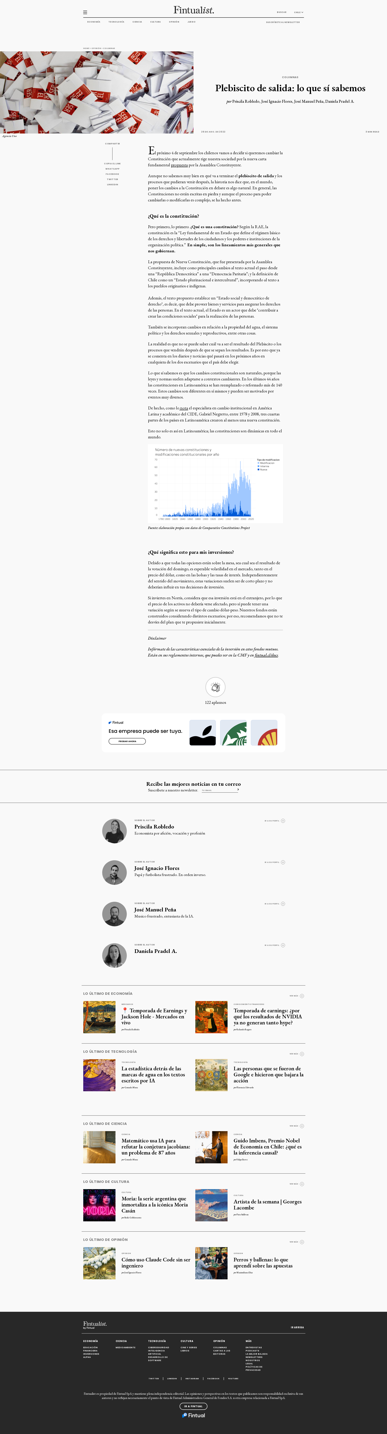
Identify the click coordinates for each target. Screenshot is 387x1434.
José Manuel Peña (309, 101)
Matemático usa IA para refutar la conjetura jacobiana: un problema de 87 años (156, 1146)
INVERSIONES (91, 1353)
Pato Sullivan (243, 1214)
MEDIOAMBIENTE (125, 1347)
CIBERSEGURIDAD (158, 1347)
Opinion (126, 1253)
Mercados (127, 1004)
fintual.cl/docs (266, 655)
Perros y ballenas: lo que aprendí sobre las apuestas (263, 1262)
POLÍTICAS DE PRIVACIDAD (254, 1368)
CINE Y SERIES (189, 1347)
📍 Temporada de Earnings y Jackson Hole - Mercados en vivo (154, 1016)
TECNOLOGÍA (157, 1341)
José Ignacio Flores (276, 101)
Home (86, 48)
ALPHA (87, 1357)
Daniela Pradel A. (339, 101)
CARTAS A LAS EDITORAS (221, 1352)
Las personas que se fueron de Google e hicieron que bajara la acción (269, 1074)
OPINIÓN (219, 1341)
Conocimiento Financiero (249, 1004)
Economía (94, 22)
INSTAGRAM (192, 1378)
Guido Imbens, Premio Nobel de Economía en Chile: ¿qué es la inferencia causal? (268, 1146)
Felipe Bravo (242, 1159)
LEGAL (249, 1363)
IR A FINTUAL (193, 1406)
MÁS (249, 1341)
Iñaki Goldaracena (133, 1217)
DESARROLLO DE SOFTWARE (158, 1359)
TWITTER (112, 179)
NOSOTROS (253, 1360)
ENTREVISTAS (254, 1347)
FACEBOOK (112, 174)
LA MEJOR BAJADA (257, 1353)
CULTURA (187, 1341)
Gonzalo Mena (131, 1087)
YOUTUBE (233, 1378)
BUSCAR (281, 12)
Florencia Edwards (245, 1087)
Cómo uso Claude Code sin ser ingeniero (156, 1262)
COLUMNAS (220, 1347)
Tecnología (116, 22)
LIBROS (185, 1350)
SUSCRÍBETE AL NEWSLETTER (283, 22)
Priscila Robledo (245, 101)
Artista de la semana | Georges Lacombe (268, 1204)
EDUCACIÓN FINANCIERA (90, 1349)
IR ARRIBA (297, 1327)
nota (183, 408)
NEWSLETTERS (254, 1357)
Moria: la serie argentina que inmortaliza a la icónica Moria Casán (155, 1204)
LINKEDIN (112, 184)
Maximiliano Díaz (245, 1272)
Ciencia (137, 22)
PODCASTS (252, 1350)
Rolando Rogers (244, 1029)
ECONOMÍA (90, 1341)
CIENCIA (121, 1341)
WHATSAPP (112, 168)
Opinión (174, 22)
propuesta (179, 165)
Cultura (155, 22)
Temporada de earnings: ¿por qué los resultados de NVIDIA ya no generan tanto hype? (268, 1016)
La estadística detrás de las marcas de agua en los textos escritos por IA (153, 1074)
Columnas (109, 48)
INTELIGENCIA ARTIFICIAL (156, 1352)
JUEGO (191, 22)
